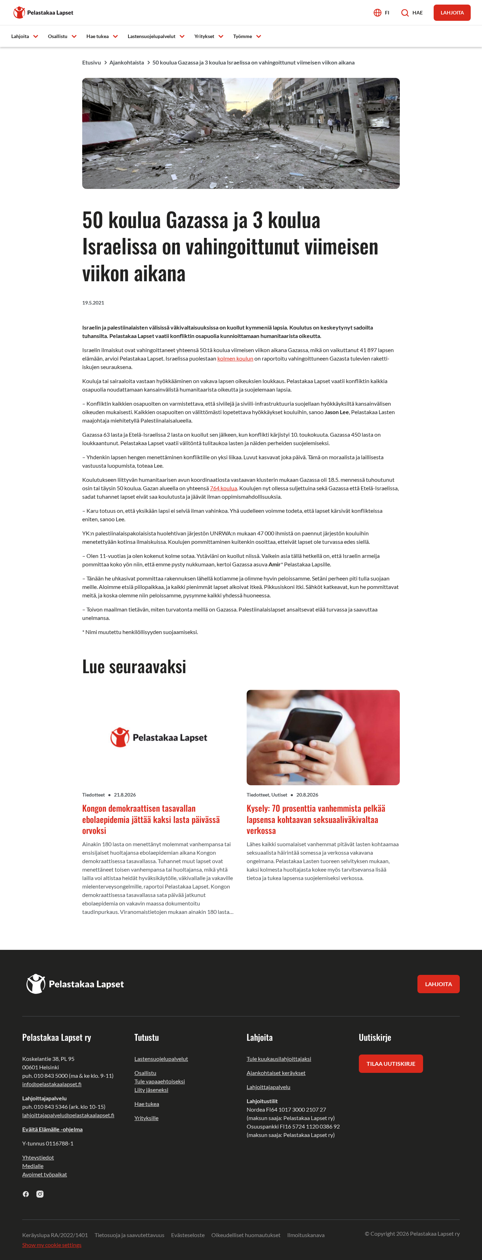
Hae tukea (146, 1103)
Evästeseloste (188, 1234)
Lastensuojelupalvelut (161, 1058)
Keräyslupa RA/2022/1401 (55, 1234)
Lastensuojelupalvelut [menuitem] (151, 36)
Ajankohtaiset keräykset (276, 1072)
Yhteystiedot (38, 1157)
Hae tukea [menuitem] (97, 36)
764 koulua (223, 488)
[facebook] (26, 1194)
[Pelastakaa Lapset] (43, 11)
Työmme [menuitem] (242, 36)
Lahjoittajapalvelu (268, 1086)
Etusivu (91, 62)
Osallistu (145, 1072)
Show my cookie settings (52, 1244)
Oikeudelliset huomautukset (246, 1234)
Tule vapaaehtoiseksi (159, 1081)
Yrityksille (146, 1117)
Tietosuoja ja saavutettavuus (129, 1234)
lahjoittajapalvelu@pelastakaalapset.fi (68, 1115)
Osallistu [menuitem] (57, 36)
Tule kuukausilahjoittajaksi (279, 1058)
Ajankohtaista (126, 62)
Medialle (32, 1165)
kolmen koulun (235, 358)
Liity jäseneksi (151, 1089)
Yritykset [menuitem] (204, 36)
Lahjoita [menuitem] (20, 36)
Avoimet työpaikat (44, 1174)
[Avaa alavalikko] (35, 35)
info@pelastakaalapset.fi (52, 1084)
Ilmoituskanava (306, 1234)
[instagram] (40, 1194)
